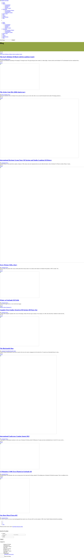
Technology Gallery (9, 32)
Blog (3, 34)
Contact (3, 35)
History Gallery (8, 27)
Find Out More (5, 36)
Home (3, 22)
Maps (3, 37)
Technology (4, 29)
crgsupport (3, 162)
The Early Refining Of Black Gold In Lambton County (17, 57)
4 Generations (7, 24)
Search (13, 40)
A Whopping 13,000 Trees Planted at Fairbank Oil (16, 471)
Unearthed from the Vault (11, 351)
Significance (7, 25)
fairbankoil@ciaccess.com (8, 554)
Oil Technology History (9, 30)
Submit (1, 539)
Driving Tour (5, 33)
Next (3, 524)
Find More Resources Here (17, 526)
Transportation (8, 31)
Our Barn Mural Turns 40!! (9, 515)
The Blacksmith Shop (6, 348)
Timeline (6, 26)
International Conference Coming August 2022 (14, 436)
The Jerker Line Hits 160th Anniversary (12, 92)
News (9, 59)
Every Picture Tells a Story (8, 265)
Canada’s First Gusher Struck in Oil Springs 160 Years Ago (18, 310)
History (3, 23)
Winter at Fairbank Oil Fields (9, 300)
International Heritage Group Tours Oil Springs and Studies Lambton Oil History (26, 160)
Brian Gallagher (4, 59)
